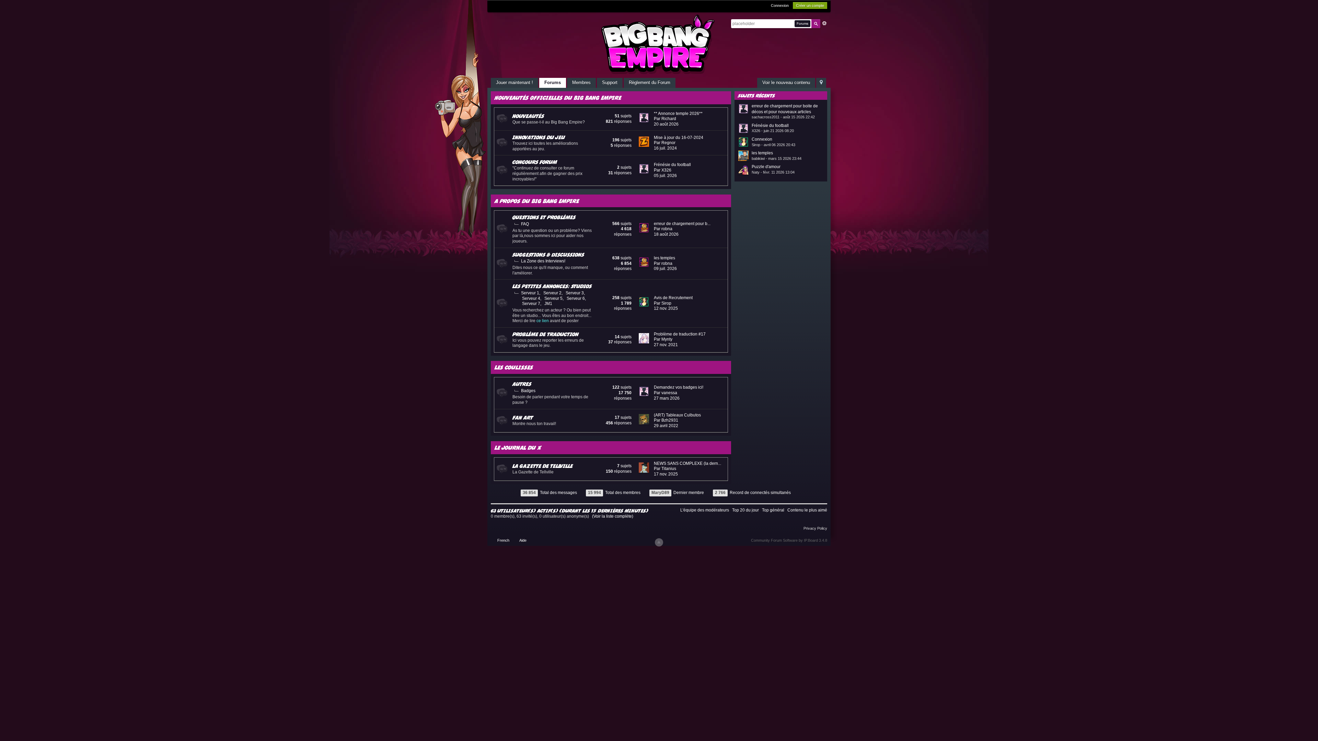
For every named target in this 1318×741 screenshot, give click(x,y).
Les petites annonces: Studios (552, 286)
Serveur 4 (531, 298)
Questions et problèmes (544, 217)
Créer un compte (810, 5)
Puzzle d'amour (766, 166)
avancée (824, 23)
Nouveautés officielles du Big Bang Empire (558, 98)
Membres (581, 82)
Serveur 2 (552, 293)
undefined (813, 95)
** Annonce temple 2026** (678, 113)
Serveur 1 (530, 293)
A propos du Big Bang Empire (537, 201)
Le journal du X (518, 447)
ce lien (542, 320)
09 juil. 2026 (665, 268)
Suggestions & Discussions (548, 254)
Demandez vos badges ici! (678, 387)
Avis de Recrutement (673, 297)
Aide (523, 540)
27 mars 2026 (667, 398)
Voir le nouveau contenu (786, 82)
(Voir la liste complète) (612, 516)
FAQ (525, 224)
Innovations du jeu (538, 137)
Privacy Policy (815, 528)
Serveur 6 (576, 298)
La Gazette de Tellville (542, 466)
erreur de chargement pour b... (682, 223)
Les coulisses (514, 367)
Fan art (522, 417)
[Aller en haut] (659, 542)
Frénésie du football (672, 164)
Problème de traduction (545, 334)
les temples (664, 258)
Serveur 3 (575, 293)
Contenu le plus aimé (807, 510)
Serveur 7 (531, 303)
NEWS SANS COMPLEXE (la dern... (687, 463)
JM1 (548, 303)
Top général (773, 510)
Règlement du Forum (649, 82)
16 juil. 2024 (665, 148)
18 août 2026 (666, 234)
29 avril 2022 (666, 425)
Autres (521, 384)
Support (609, 82)
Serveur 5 (553, 298)
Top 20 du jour (745, 510)
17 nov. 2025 (666, 474)
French (503, 540)
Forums (552, 82)
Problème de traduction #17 (680, 334)
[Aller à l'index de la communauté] (659, 44)
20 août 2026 (666, 124)
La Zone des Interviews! (543, 261)
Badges (528, 390)
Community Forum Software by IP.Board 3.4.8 (789, 540)
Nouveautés (528, 116)
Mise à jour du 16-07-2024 (678, 137)
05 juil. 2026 (665, 175)
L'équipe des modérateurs (704, 510)
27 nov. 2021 (666, 344)
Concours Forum (534, 162)
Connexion (780, 5)
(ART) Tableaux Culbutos (677, 415)
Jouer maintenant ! (514, 82)
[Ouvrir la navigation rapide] (821, 83)
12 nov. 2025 (666, 308)
